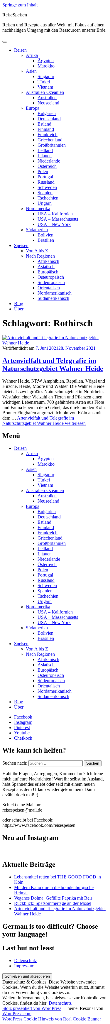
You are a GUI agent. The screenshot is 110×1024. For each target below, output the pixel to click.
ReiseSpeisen (14, 14)
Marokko (46, 65)
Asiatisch (46, 266)
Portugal (45, 176)
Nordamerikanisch (55, 292)
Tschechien (48, 197)
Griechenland (50, 139)
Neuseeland (48, 102)
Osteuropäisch (51, 277)
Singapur (46, 76)
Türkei (44, 81)
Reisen (20, 50)
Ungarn (45, 203)
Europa (32, 108)
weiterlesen (44, 420)
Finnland (46, 129)
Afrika (32, 55)
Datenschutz (25, 960)
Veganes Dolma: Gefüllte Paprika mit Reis (53, 897)
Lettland (45, 150)
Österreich (47, 166)
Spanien (45, 192)
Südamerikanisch (53, 298)
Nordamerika (38, 208)
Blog (18, 303)
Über (18, 308)
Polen (43, 171)
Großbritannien (52, 145)
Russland (46, 182)
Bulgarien (47, 113)
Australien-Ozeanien (45, 92)
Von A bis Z (37, 250)
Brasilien (46, 240)
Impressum (24, 965)
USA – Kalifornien (55, 213)
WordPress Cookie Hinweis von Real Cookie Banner (51, 1018)
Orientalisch (49, 287)
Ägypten (46, 60)
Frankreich (47, 134)
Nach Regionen (40, 256)
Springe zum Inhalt (20, 4)
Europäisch (48, 271)
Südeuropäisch (51, 282)
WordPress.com (16, 1013)
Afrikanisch (48, 261)
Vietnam (45, 87)
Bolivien (45, 234)
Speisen (21, 245)
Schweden (47, 187)
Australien (47, 97)
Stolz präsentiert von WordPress (31, 1008)
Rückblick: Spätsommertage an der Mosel (52, 903)
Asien (31, 71)
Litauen (45, 155)
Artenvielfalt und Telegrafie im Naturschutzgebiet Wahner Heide (52, 364)
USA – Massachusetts (58, 219)
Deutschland (49, 118)
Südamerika (37, 229)
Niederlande (49, 160)
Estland (44, 123)
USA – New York (54, 224)
